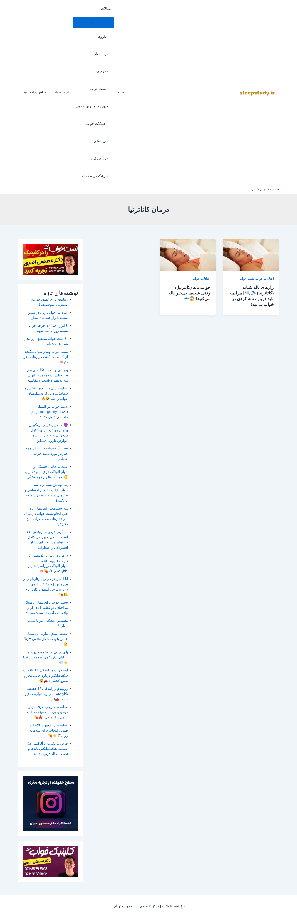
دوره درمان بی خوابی (91, 106)
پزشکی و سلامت (94, 176)
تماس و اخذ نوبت (34, 92)
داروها (102, 36)
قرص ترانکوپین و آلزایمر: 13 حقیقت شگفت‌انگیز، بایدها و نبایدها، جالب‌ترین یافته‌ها (48, 749)
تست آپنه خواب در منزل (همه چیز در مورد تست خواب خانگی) (47, 453)
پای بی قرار (98, 158)
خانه (121, 92)
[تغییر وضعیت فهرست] (93, 22)
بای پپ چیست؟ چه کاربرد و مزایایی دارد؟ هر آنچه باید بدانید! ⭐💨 (45, 657)
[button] (99, 8)
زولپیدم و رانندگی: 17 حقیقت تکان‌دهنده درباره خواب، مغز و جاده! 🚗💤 (46, 694)
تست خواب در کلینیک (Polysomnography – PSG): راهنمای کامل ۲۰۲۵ (49, 412)
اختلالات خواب (96, 123)
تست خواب (98, 89)
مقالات (106, 8)
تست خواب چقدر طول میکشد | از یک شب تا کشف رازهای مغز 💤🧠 (45, 357)
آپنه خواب (100, 54)
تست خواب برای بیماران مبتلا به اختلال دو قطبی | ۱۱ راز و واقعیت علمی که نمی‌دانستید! (47, 608)
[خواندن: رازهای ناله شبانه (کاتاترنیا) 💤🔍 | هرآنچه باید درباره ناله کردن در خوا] (251, 254)
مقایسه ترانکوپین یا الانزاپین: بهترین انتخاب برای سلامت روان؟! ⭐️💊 (48, 730)
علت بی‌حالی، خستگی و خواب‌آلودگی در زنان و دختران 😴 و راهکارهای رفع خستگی (46, 472)
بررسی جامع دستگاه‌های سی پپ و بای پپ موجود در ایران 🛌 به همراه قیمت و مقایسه (47, 375)
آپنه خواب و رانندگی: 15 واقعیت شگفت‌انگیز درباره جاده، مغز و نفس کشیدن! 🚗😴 (45, 675)
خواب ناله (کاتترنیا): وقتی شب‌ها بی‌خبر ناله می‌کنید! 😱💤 (189, 293)
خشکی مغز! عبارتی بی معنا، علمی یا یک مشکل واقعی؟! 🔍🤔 (46, 639)
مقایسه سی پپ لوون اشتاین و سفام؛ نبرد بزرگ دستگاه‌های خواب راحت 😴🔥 (46, 393)
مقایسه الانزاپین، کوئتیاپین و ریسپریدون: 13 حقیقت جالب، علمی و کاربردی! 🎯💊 (47, 712)
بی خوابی (100, 141)
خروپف (101, 71)
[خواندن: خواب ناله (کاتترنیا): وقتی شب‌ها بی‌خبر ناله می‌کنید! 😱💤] (188, 254)
